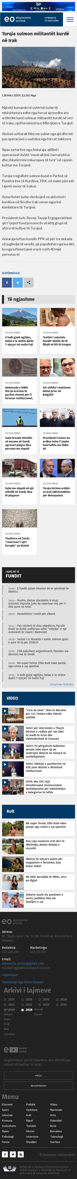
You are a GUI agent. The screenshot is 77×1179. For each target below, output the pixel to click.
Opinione (32, 1109)
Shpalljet (31, 1142)
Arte (53, 1115)
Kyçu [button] (38, 1075)
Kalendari (56, 1120)
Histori (30, 1131)
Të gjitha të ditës (61, 684)
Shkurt (8, 1014)
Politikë (30, 1104)
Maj (6, 1029)
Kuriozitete (9, 1125)
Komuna (7, 1120)
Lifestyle (7, 1115)
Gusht (38, 1014)
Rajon (5, 1131)
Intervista (32, 1136)
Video (53, 1104)
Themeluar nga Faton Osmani (23, 982)
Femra (5, 1142)
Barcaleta (56, 1131)
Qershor (9, 1034)
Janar (7, 1009)
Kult (28, 1115)
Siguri (29, 1120)
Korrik (38, 1009)
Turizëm (31, 1125)
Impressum (10, 975)
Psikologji (8, 1136)
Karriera (55, 1142)
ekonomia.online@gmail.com (23, 963)
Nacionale (56, 1109)
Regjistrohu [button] (38, 1085)
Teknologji (56, 1136)
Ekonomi (7, 1104)
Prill (6, 1024)
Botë (53, 1125)
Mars (7, 1019)
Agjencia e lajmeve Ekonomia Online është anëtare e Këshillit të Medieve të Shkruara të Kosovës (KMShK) (45, 1170)
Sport (5, 1109)
